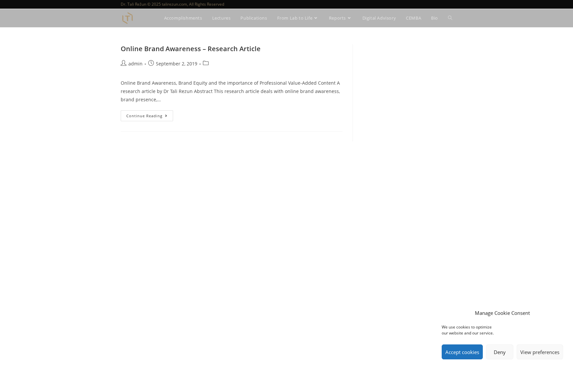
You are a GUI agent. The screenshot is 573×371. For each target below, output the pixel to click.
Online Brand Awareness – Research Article (191, 48)
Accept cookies (462, 352)
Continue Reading (149, 114)
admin (135, 63)
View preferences (539, 352)
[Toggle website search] (450, 18)
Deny (500, 352)
